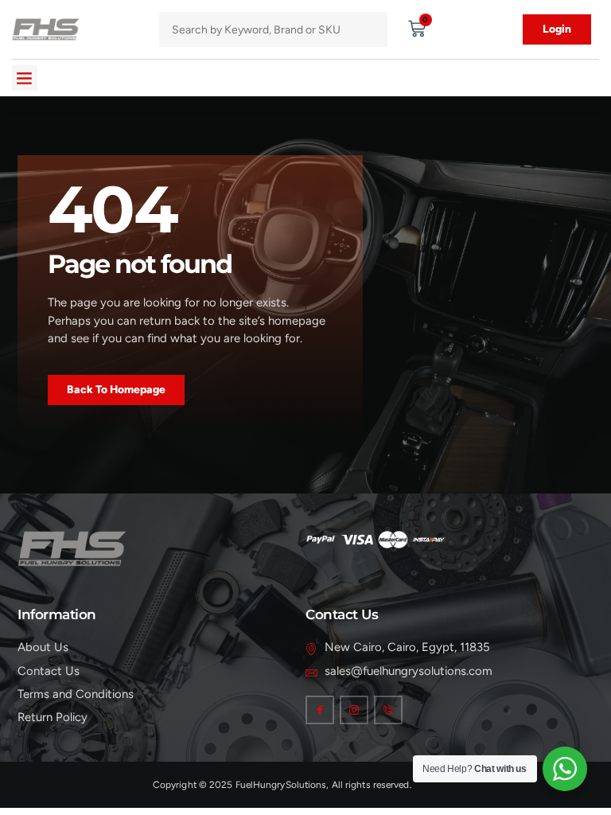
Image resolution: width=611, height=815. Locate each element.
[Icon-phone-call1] (388, 710)
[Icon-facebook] (320, 710)
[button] (24, 78)
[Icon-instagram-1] (354, 710)
